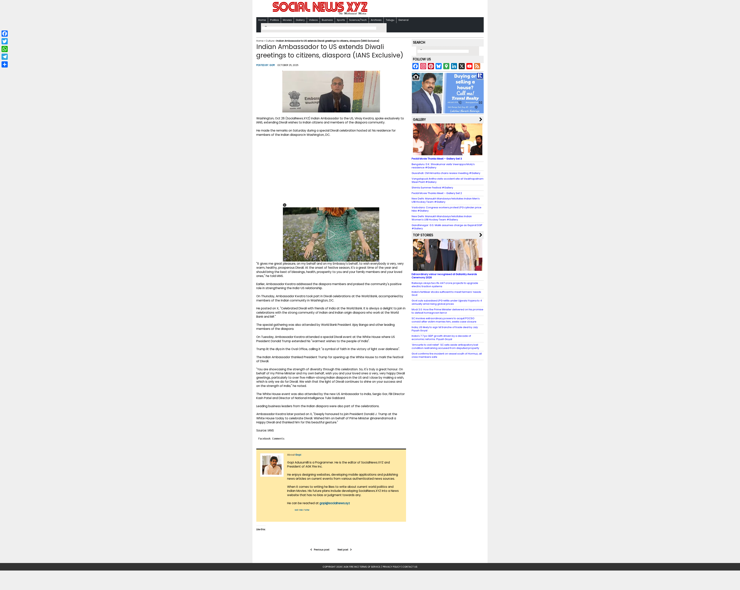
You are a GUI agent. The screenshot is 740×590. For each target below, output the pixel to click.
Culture (270, 40)
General (403, 20)
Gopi (272, 65)
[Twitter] (4, 41)
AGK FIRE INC (351, 566)
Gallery (300, 20)
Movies (287, 20)
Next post (343, 549)
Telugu (390, 20)
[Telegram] (4, 57)
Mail (296, 510)
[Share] (4, 64)
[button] (284, 205)
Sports (341, 20)
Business (327, 20)
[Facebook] (4, 33)
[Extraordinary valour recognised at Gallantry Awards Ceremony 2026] (447, 269)
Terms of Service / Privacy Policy (380, 566)
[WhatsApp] (4, 49)
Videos (313, 20)
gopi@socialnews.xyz (335, 503)
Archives (376, 20)
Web (301, 510)
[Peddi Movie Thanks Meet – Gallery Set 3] (447, 153)
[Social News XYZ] (320, 13)
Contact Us (409, 566)
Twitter (306, 510)
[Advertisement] (420, 9)
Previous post (321, 549)
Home (262, 20)
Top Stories (423, 235)
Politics (274, 20)
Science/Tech (358, 20)
